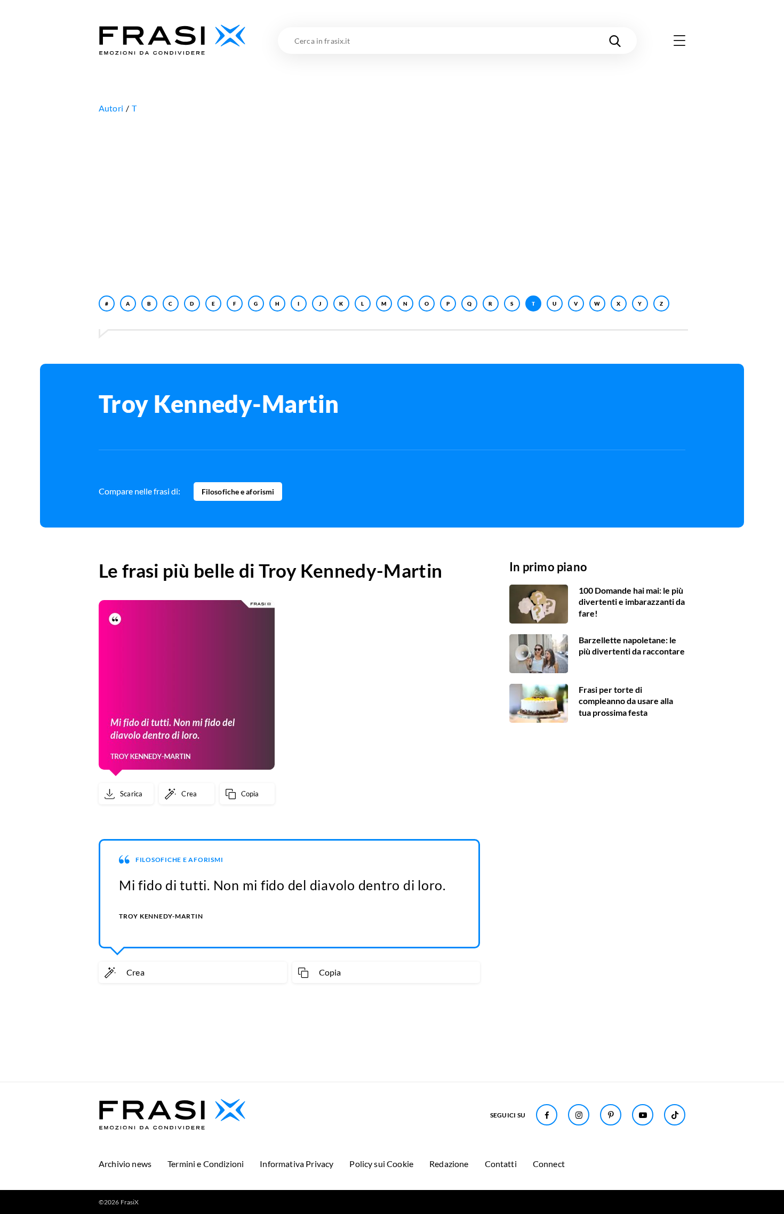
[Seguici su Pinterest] (610, 1114)
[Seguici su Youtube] (642, 1114)
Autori (111, 108)
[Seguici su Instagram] (578, 1114)
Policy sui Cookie (381, 1164)
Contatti (501, 1164)
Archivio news (125, 1164)
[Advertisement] (392, 202)
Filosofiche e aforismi (238, 491)
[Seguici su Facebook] (546, 1114)
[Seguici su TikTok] (674, 1114)
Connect (549, 1164)
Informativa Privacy (296, 1164)
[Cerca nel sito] (615, 40)
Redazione (448, 1164)
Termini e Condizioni (205, 1164)
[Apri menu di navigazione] (679, 41)
